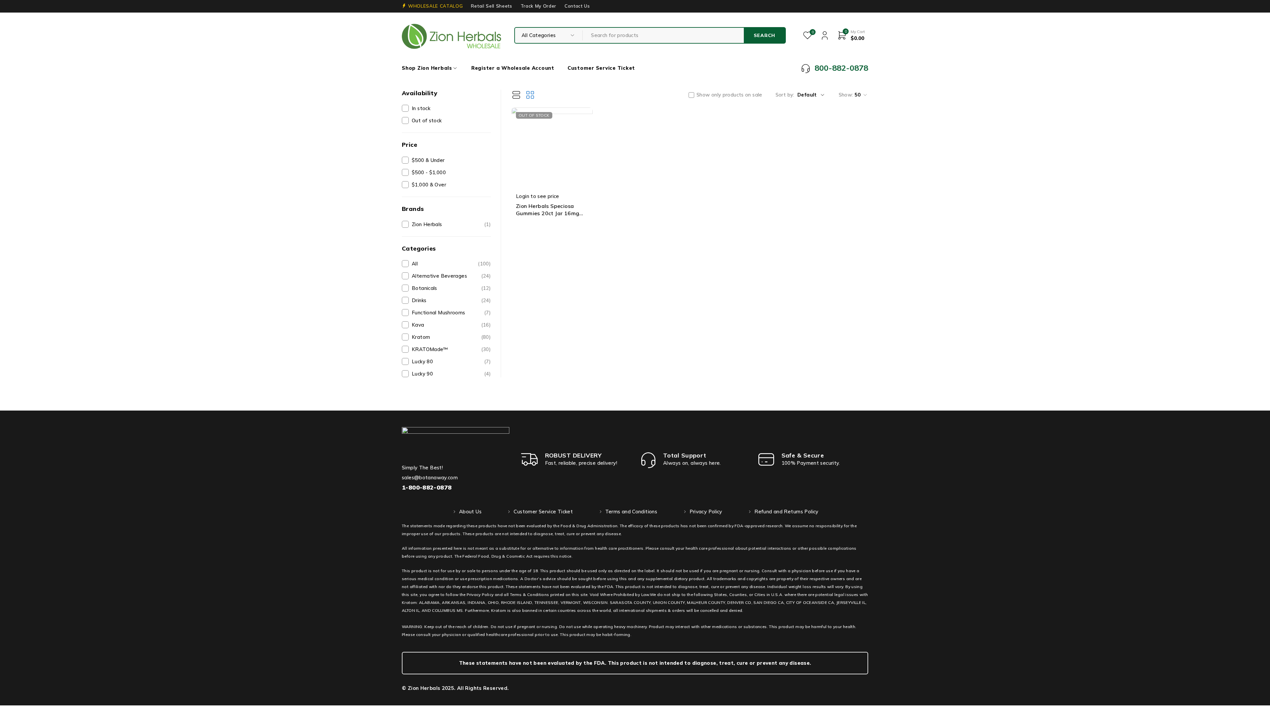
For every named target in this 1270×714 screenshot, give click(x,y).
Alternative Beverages (451, 276)
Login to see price (537, 196)
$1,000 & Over (429, 184)
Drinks (451, 300)
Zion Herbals (451, 224)
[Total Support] (648, 459)
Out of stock (427, 120)
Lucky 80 (451, 361)
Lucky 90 (451, 374)
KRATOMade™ (451, 349)
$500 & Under (428, 160)
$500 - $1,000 (429, 172)
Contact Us (577, 6)
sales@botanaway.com (430, 477)
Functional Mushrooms (451, 312)
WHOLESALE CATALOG (435, 6)
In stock (421, 108)
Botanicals (451, 288)
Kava (451, 325)
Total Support (684, 455)
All (451, 263)
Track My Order (538, 6)
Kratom (451, 337)
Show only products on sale (729, 95)
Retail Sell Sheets (491, 6)
